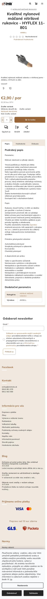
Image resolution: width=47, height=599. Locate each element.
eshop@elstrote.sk (9, 387)
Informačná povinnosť (11, 439)
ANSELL (23, 32)
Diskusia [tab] (35, 144)
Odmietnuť (12, 593)
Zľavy (4, 415)
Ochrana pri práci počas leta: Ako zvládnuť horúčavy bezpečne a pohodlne (20, 463)
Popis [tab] (7, 144)
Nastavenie (22, 585)
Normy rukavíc (8, 547)
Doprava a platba (9, 412)
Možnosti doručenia (9, 111)
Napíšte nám (7, 436)
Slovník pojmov (8, 442)
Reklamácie (6, 421)
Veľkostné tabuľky (9, 424)
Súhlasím (33, 593)
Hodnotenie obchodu (10, 445)
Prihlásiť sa (9, 352)
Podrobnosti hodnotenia (23, 39)
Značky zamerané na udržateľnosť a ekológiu (21, 473)
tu (11, 579)
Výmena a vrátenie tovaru (12, 418)
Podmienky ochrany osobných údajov (17, 430)
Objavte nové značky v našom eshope (18, 482)
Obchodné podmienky (11, 427)
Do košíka (31, 120)
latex (9, 229)
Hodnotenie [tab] (20, 144)
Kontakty (5, 433)
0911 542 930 (7, 392)
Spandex (33, 225)
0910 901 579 (7, 389)
